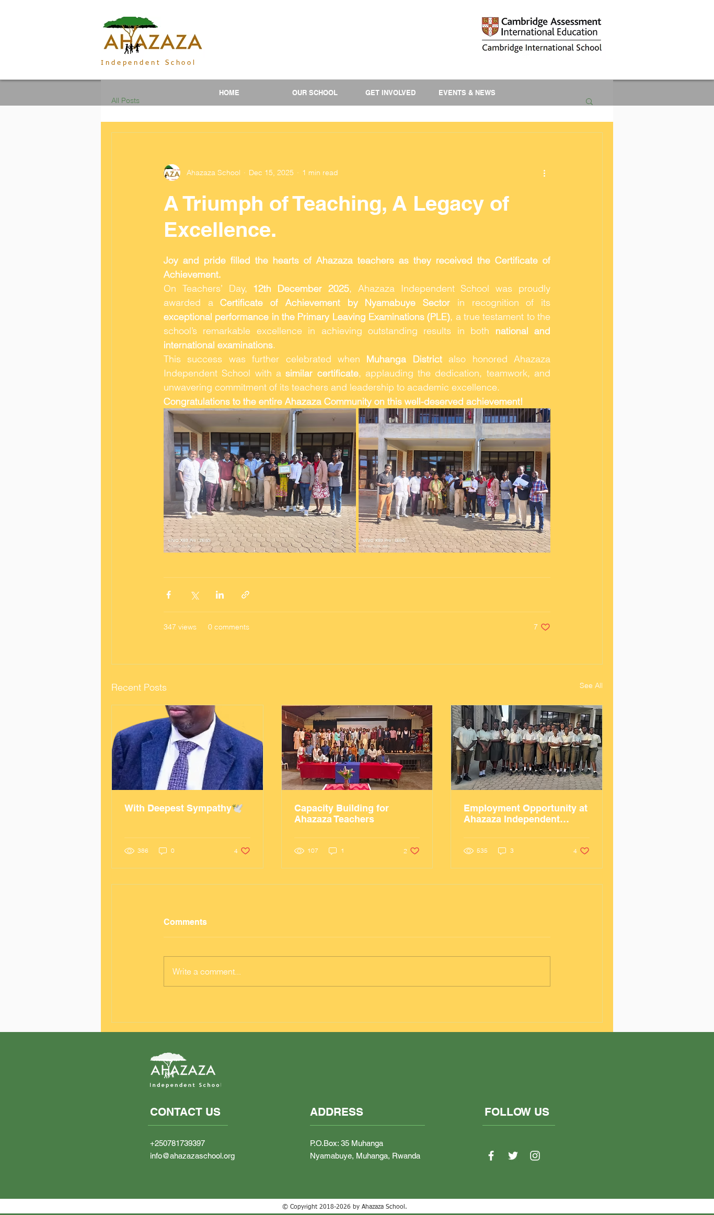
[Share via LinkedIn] (220, 595)
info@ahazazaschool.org (192, 1155)
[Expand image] (260, 480)
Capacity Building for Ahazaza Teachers (341, 813)
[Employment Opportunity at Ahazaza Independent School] (526, 747)
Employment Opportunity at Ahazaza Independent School (526, 813)
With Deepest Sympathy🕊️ (183, 808)
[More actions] (544, 172)
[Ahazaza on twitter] (513, 1155)
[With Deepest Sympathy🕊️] (187, 747)
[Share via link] (245, 595)
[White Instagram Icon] (535, 1155)
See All (591, 685)
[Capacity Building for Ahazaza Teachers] (357, 747)
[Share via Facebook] (169, 595)
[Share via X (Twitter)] (194, 595)
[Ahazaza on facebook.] (491, 1155)
